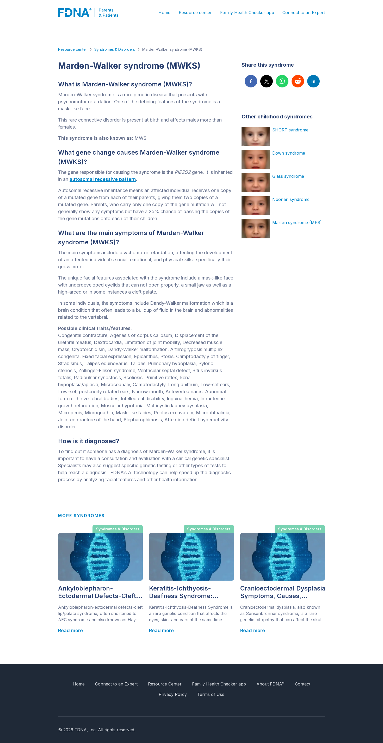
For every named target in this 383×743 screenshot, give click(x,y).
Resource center (195, 12)
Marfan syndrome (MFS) (297, 222)
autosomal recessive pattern (103, 179)
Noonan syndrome (291, 199)
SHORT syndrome (290, 129)
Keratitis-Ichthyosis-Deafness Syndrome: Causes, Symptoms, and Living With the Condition (187, 592)
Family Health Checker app (247, 12)
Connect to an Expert (303, 12)
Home (164, 12)
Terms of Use (210, 694)
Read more (70, 630)
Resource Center (165, 684)
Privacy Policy (173, 694)
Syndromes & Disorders (114, 49)
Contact (302, 684)
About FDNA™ (270, 684)
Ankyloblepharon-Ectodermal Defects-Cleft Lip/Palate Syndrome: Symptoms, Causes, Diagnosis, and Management (97, 592)
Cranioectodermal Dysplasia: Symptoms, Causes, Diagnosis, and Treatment (282, 592)
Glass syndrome (288, 176)
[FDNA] (92, 12)
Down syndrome (288, 153)
